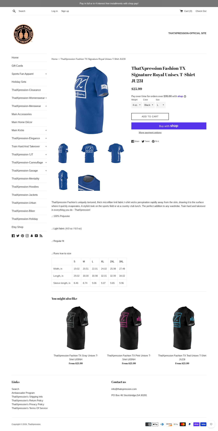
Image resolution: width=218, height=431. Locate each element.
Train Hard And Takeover (29, 146)
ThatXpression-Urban (24, 202)
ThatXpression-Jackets (25, 195)
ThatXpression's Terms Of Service (30, 408)
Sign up (65, 11)
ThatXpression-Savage (29, 170)
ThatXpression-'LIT (29, 154)
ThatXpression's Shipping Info (27, 396)
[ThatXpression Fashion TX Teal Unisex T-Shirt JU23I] (182, 328)
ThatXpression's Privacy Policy (28, 404)
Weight (134, 100)
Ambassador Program (23, 392)
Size (158, 100)
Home (15, 57)
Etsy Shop (17, 227)
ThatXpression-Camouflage (29, 162)
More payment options (150, 132)
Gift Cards (17, 65)
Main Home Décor (22, 122)
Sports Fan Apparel (29, 74)
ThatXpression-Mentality (25, 178)
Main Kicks (29, 130)
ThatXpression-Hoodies (25, 186)
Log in (55, 11)
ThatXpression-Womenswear (29, 98)
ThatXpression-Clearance (26, 90)
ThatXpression (34, 424)
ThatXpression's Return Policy (27, 400)
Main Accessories (22, 114)
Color (145, 100)
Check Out (201, 11)
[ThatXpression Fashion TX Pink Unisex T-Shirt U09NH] (129, 328)
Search (15, 389)
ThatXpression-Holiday (25, 219)
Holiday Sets (19, 81)
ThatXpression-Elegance (29, 138)
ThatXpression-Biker (23, 211)
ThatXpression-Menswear (29, 106)
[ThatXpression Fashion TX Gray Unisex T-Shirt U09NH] (76, 328)
